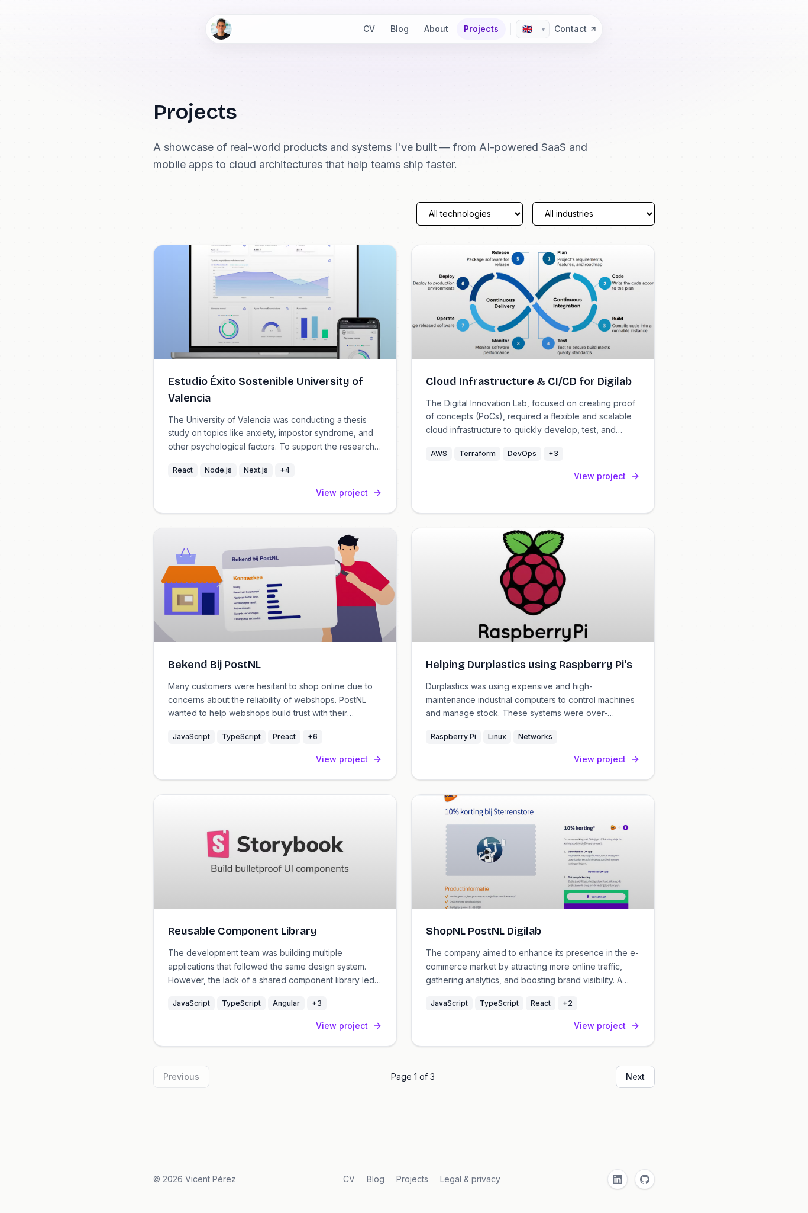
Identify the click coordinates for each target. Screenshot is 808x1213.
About (436, 29)
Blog (399, 29)
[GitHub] (645, 1179)
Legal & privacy (470, 1179)
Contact (570, 29)
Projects (481, 29)
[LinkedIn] (617, 1179)
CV (369, 29)
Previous (181, 1076)
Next (635, 1076)
